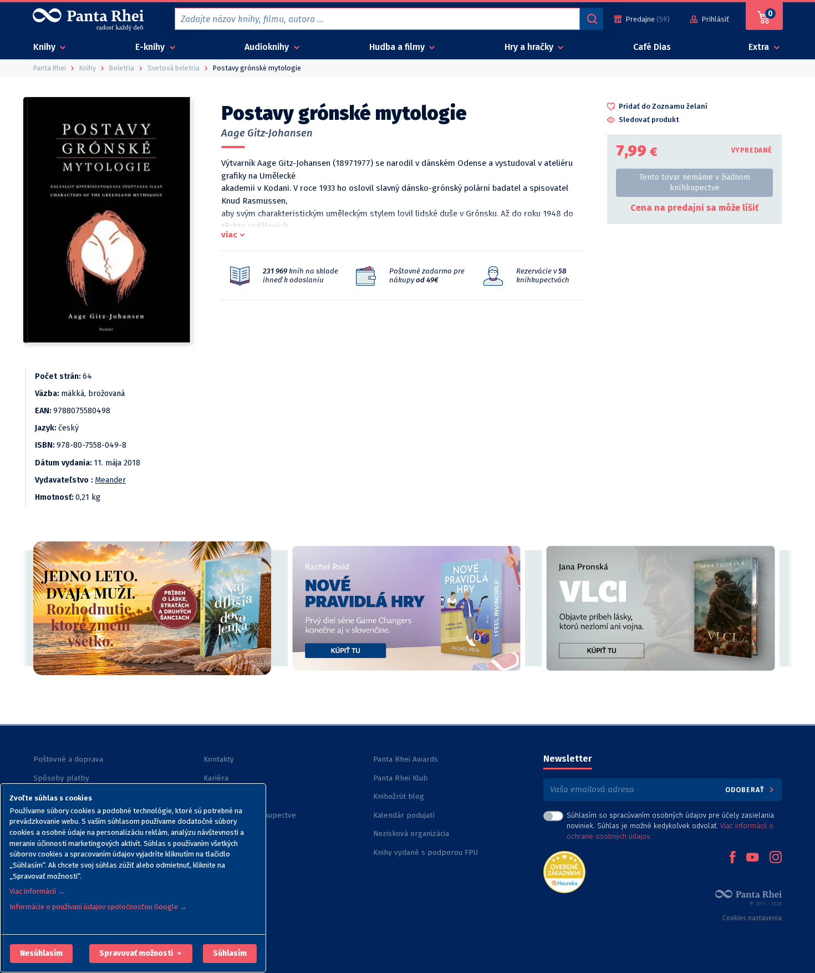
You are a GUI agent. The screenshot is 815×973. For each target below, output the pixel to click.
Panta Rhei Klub (400, 778)
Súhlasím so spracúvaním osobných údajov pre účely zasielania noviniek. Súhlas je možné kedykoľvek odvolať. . (670, 825)
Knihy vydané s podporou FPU (425, 852)
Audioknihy (267, 47)
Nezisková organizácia (411, 833)
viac (229, 235)
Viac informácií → (37, 891)
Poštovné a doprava (68, 759)
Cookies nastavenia (752, 918)
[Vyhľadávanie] (591, 19)
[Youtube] (752, 858)
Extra (759, 47)
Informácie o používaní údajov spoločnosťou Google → (98, 907)
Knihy (45, 47)
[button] (41, 953)
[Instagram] (776, 858)
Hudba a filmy (398, 47)
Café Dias (652, 47)
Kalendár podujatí (404, 815)
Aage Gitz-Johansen (267, 133)
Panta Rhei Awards (405, 759)
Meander (110, 480)
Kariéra (215, 778)
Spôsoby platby (61, 778)
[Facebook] (732, 858)
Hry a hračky (530, 47)
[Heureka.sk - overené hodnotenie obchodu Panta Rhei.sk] (564, 871)
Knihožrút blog (398, 796)
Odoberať (746, 790)
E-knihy (151, 47)
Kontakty (218, 759)
